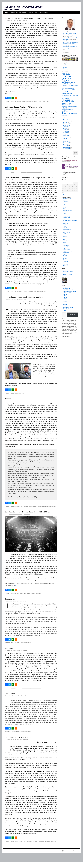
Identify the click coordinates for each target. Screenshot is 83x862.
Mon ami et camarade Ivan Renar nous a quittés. (24, 297)
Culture (12, 393)
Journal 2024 (66, 308)
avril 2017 (65, 140)
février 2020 (66, 131)
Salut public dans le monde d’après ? (19, 737)
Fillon (68, 85)
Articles (7, 12)
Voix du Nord (66, 262)
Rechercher (75, 152)
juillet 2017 (65, 138)
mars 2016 (65, 144)
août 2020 (65, 126)
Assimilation (9, 399)
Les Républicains (67, 93)
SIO (29, 593)
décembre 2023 (66, 121)
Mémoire (71, 101)
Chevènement (24, 841)
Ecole (63, 83)
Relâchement (10, 694)
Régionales (67, 109)
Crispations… (10, 599)
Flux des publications (68, 271)
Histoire (24, 688)
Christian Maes (23, 20)
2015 (65, 301)
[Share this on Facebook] (6, 98)
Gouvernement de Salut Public (34, 841)
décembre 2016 (66, 142)
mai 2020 (65, 128)
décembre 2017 (66, 137)
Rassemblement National (67, 106)
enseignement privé (72, 83)
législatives (65, 227)
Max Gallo (67, 96)
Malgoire (63, 96)
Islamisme (69, 90)
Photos (36, 12)
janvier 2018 (66, 135)
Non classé (13, 688)
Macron (43, 841)
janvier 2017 (66, 141)
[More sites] (13, 98)
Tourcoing (30, 12)
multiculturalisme (32, 506)
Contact (24, 12)
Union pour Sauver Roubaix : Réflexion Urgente (23, 107)
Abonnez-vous (72, 314)
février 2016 (66, 145)
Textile (67, 111)
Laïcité (26, 506)
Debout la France (66, 79)
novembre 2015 (66, 148)
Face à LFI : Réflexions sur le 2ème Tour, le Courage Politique (29, 18)
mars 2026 (65, 119)
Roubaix (31, 101)
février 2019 (66, 134)
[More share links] (16, 98)
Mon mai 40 (9, 648)
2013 (65, 298)
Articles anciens (44, 12)
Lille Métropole (65, 95)
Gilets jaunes (70, 86)
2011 (65, 295)
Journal (13, 12)
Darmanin (66, 76)
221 (15, 585)
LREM (69, 95)
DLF (63, 82)
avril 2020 (65, 129)
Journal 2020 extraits (68, 307)
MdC (70, 96)
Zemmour (35, 291)
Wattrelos (75, 113)
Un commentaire (42, 291)
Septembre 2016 (68, 306)
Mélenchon (65, 101)
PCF (27, 593)
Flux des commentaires (68, 273)
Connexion (65, 270)
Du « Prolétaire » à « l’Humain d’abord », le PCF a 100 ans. (28, 512)
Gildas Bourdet (65, 86)
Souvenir (28, 688)
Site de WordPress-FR (68, 274)
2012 (65, 297)
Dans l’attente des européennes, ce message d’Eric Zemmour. (29, 178)
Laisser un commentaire (43, 101)
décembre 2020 (66, 125)
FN (71, 85)
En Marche (66, 83)
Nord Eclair (65, 103)
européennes (24, 291)
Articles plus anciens (10, 845)
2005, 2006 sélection (69, 289)
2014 (65, 300)
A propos (18, 12)
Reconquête (30, 291)
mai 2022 (65, 122)
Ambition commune (65, 73)
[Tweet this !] (9, 98)
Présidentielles (66, 105)
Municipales (25, 101)
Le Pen (65, 91)
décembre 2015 (66, 147)
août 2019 (65, 132)
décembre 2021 (66, 123)
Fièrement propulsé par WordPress (70, 850)
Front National (75, 85)
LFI (22, 101)
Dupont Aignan (70, 82)
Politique (12, 101)
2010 (65, 294)
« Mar (63, 194)
